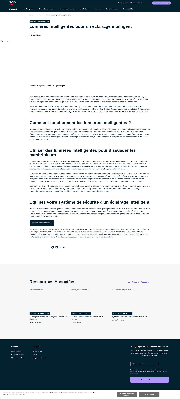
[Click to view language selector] (145, 3)
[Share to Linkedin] (56, 247)
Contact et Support (123, 2)
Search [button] (148, 3)
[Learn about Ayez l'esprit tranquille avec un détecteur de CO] (131, 299)
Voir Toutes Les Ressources (139, 282)
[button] (14, 9)
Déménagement (16, 351)
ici (64, 232)
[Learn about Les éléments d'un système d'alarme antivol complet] (90, 299)
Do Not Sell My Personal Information (127, 394)
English (140, 2)
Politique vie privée (37, 351)
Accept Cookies (149, 394)
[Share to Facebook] (52, 247)
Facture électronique (17, 354)
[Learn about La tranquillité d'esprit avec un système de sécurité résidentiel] (49, 299)
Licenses (34, 354)
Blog (39, 15)
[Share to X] (60, 247)
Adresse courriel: (137, 364)
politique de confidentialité (96, 232)
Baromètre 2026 (128, 9)
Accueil (31, 15)
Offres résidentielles (17, 358)
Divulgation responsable (39, 358)
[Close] (177, 394)
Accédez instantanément (149, 380)
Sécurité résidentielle (39, 313)
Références (133, 2)
